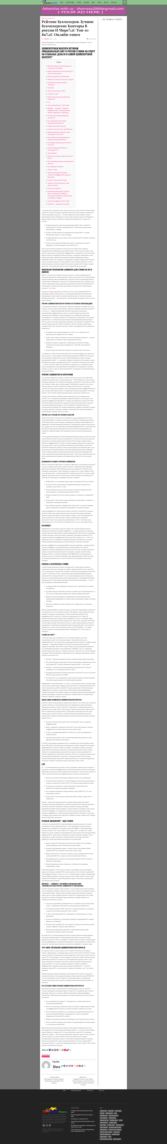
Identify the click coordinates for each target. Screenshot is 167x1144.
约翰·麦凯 (46, 39)
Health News (103, 1125)
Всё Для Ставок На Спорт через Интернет (60, 129)
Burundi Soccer (114, 1120)
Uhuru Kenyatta (104, 1122)
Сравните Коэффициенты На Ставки (59, 201)
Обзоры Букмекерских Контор (57, 126)
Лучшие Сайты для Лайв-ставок (57, 180)
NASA (115, 1113)
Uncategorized (48, 18)
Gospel (79, 2)
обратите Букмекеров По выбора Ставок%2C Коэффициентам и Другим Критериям (59, 175)
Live (49, 102)
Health (106, 2)
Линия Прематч (52, 153)
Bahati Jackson (117, 1139)
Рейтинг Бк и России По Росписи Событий (60, 79)
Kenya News (111, 1111)
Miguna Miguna (115, 1134)
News (93, 2)
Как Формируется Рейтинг (55, 166)
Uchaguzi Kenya (113, 1122)
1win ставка (52, 288)
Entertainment (103, 1118)
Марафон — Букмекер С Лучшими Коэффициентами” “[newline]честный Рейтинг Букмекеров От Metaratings (59, 110)
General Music (103, 1136)
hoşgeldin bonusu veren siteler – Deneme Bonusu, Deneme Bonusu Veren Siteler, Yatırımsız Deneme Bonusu (83, 1082)
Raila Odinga (118, 1111)
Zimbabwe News (103, 1115)
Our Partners (70, 2)
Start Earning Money (76, 1090)
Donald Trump (111, 1125)
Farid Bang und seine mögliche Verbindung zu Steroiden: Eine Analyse (54, 1081)
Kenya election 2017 (113, 1115)
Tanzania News (112, 1118)
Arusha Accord (119, 1125)
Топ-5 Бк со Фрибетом (54, 188)
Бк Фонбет (51, 88)
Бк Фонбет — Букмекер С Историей (58, 204)
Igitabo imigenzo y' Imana (106, 1139)
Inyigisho (114, 2)
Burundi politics (104, 1120)
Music (120, 1120)
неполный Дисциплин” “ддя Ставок (58, 105)
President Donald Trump (115, 1127)
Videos (99, 2)
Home (61, 2)
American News (109, 1113)
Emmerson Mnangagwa (105, 1134)
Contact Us (101, 1090)
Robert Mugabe (103, 1127)
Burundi (86, 2)
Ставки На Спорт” (53, 94)
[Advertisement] (112, 33)
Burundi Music (103, 1129)
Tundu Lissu (117, 1132)
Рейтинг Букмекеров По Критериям (58, 76)
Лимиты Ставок (52, 169)
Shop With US (90, 1090)
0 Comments (92, 39)
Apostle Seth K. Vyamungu (115, 1129)
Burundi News (103, 1111)
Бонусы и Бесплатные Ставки (56, 91)
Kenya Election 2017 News (106, 1132)
